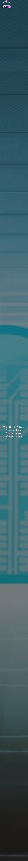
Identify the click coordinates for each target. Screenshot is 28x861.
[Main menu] (25, 2)
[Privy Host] (6, 4)
